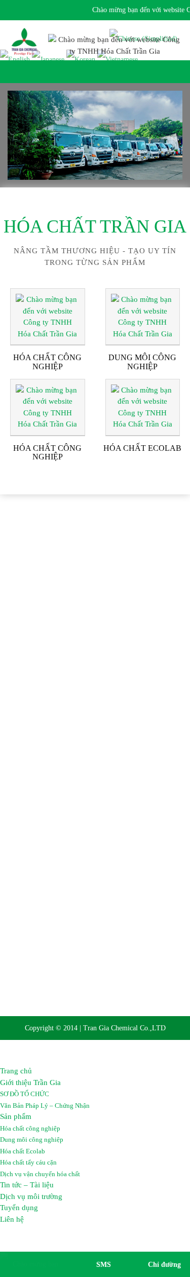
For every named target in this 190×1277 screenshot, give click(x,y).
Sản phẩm (15, 1116)
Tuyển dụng (19, 1208)
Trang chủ (16, 1071)
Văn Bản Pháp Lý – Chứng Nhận (45, 1105)
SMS (103, 1264)
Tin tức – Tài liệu (27, 1185)
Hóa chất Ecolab (22, 1151)
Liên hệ (12, 1219)
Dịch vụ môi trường (31, 1196)
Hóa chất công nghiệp (30, 1128)
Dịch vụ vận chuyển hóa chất (40, 1174)
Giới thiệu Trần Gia (30, 1082)
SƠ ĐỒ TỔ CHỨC (24, 1094)
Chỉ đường (164, 1264)
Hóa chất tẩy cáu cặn (28, 1162)
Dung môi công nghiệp (31, 1139)
